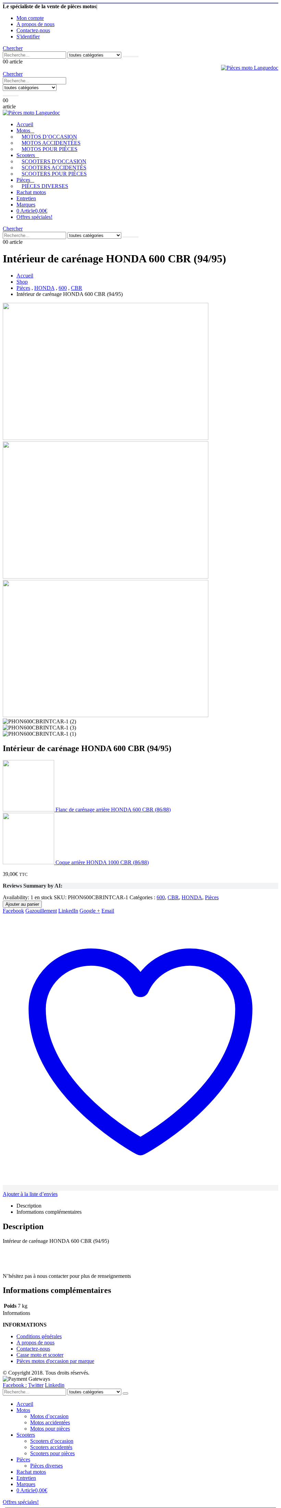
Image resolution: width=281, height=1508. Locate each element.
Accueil (24, 124)
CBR (173, 897)
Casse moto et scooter (39, 1355)
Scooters (25, 155)
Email (107, 911)
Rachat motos (31, 192)
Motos (23, 130)
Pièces (23, 180)
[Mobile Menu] (69, 93)
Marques (25, 204)
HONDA (192, 897)
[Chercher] (130, 56)
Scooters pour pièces (54, 174)
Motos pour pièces (49, 149)
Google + (90, 911)
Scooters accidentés (54, 167)
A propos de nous (35, 24)
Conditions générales (39, 1336)
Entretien (26, 198)
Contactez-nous (33, 30)
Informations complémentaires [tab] (49, 1212)
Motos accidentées (51, 143)
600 (161, 897)
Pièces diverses (45, 186)
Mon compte (30, 18)
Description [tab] (28, 1206)
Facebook (13, 911)
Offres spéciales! (34, 217)
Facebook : (15, 1385)
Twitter (36, 1385)
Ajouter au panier (22, 904)
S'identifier (28, 36)
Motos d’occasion (49, 137)
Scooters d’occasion (54, 161)
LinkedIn (68, 911)
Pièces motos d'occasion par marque (55, 1361)
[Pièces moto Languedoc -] (249, 68)
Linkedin (54, 1385)
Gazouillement (41, 911)
